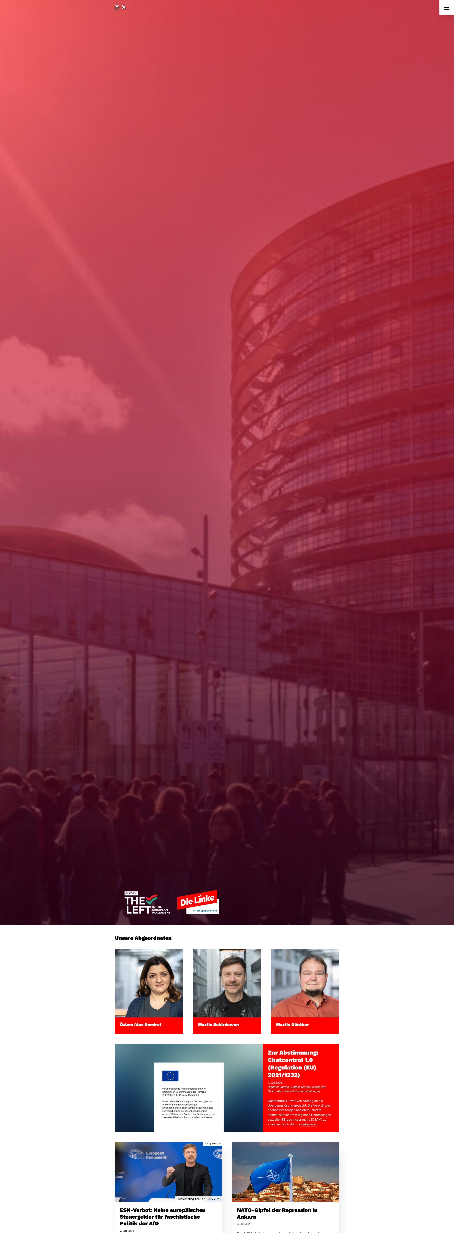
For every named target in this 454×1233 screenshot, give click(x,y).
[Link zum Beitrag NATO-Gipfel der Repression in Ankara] (285, 1172)
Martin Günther (292, 1024)
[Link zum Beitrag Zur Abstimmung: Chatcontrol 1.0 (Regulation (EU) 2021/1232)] (189, 1088)
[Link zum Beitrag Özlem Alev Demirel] (149, 983)
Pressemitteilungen (307, 1091)
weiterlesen (309, 1124)
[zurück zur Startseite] (171, 902)
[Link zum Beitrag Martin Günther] (305, 983)
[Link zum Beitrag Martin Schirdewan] (227, 983)
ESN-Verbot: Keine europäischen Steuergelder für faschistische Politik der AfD (163, 1216)
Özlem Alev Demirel (140, 1024)
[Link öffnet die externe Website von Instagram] (117, 7)
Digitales (273, 1087)
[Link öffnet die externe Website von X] (123, 7)
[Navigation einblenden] (446, 7)
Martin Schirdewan (218, 1024)
